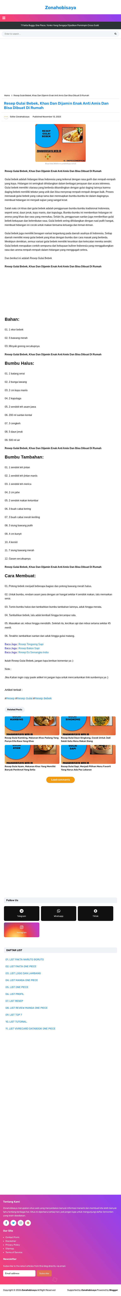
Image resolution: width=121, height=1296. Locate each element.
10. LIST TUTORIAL (16, 1021)
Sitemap (10, 1248)
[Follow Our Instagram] (21, 1223)
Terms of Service (14, 1252)
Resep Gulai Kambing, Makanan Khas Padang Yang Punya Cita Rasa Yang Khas (32, 739)
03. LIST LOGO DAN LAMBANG (23, 973)
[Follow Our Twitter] (13, 1223)
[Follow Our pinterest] (28, 1223)
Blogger (113, 1290)
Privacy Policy (13, 1245)
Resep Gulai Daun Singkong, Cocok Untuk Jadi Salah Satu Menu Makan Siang (86, 739)
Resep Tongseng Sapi (31, 644)
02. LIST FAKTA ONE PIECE (21, 966)
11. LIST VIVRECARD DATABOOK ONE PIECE (30, 1028)
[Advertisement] (60, 66)
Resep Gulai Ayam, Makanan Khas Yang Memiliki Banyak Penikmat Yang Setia (30, 768)
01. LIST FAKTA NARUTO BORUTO (25, 959)
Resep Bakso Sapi (29, 648)
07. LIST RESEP (14, 1000)
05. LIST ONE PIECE (17, 987)
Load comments (60, 779)
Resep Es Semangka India (34, 652)
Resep (10, 698)
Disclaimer (11, 1241)
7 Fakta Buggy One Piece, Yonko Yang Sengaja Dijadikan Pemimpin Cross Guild (60, 25)
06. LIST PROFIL (15, 994)
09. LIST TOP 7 (14, 1014)
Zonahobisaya (88, 1290)
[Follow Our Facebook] (6, 1223)
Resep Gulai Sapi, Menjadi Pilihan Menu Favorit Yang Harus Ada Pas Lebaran (86, 768)
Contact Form (12, 1237)
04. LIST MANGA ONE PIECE (22, 980)
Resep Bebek (43, 698)
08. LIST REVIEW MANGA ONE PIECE (27, 1007)
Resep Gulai (24, 698)
